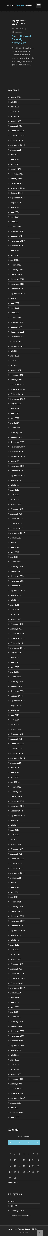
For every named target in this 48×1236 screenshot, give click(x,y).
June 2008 (14, 1060)
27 (28, 1172)
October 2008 (16, 1040)
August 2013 (15, 763)
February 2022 (16, 322)
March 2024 (15, 226)
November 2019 (17, 447)
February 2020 (16, 432)
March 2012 (15, 844)
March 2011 (15, 902)
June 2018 (14, 490)
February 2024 (16, 231)
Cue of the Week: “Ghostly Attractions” (22, 39)
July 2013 (14, 767)
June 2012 (14, 830)
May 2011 (14, 892)
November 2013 (17, 748)
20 (28, 1166)
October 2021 (16, 341)
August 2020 (15, 403)
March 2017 (15, 561)
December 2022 (17, 279)
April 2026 (14, 116)
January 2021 (16, 379)
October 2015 (16, 643)
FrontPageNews (17, 1210)
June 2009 (14, 1002)
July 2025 (14, 154)
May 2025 (14, 164)
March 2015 (15, 676)
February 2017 (16, 566)
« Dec (10, 1182)
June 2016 (14, 605)
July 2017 (14, 542)
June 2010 (14, 945)
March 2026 (15, 121)
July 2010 (14, 940)
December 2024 (17, 183)
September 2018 (17, 475)
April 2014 (14, 724)
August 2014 (15, 705)
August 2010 (15, 935)
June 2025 (14, 159)
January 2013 (16, 796)
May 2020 (14, 418)
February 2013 (16, 791)
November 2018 (17, 466)
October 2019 (16, 451)
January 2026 (16, 126)
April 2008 (14, 1069)
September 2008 (17, 1045)
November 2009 (17, 978)
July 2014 (14, 710)
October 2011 (16, 868)
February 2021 (16, 375)
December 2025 (17, 130)
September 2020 (17, 399)
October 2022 (16, 288)
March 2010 (15, 959)
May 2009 (14, 1007)
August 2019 (15, 461)
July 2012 (14, 825)
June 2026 (14, 106)
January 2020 (16, 437)
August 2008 (15, 1050)
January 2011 (16, 911)
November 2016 (17, 581)
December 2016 (17, 576)
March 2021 (15, 370)
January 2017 (16, 571)
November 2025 (17, 135)
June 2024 (14, 212)
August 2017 (15, 538)
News (12, 1201)
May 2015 (14, 667)
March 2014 (15, 729)
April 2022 (14, 312)
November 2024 (17, 188)
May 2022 (14, 308)
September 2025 (17, 145)
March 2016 (15, 619)
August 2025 (15, 150)
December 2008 (17, 1031)
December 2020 (17, 384)
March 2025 (15, 169)
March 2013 (15, 787)
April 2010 (14, 954)
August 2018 (15, 480)
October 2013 (16, 753)
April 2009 (14, 1012)
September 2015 (17, 648)
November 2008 (17, 1036)
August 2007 (15, 1103)
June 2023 (14, 250)
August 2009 (15, 993)
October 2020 (16, 394)
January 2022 (16, 327)
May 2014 (14, 720)
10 (15, 1160)
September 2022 (17, 293)
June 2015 (14, 662)
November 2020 (17, 389)
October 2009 (16, 983)
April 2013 (14, 782)
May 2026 (14, 111)
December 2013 (17, 743)
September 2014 (17, 700)
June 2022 (14, 303)
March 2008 (15, 1074)
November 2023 (17, 241)
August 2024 (15, 202)
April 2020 (14, 423)
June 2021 (14, 356)
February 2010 (16, 964)
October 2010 (16, 925)
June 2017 (14, 547)
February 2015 (16, 681)
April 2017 (14, 557)
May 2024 (14, 217)
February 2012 (16, 849)
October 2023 (16, 245)
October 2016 (16, 585)
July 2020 (14, 408)
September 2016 (17, 590)
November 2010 (17, 921)
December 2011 (17, 858)
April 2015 (14, 672)
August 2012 (15, 820)
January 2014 (16, 739)
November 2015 (17, 638)
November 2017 (17, 523)
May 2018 (14, 494)
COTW (13, 1206)
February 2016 (16, 624)
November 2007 (17, 1093)
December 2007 (17, 1088)
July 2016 (14, 600)
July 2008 (14, 1055)
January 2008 (16, 1083)
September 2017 (17, 533)
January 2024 (16, 236)
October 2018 (16, 470)
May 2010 (14, 949)
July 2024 (14, 207)
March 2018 (15, 504)
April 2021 (14, 365)
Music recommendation (20, 1215)
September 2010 (17, 930)
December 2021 (17, 332)
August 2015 (15, 652)
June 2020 (14, 413)
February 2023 (16, 269)
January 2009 (16, 1026)
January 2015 (16, 686)
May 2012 (14, 834)
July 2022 (14, 298)
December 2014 (17, 691)
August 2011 (15, 878)
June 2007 (14, 1107)
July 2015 (14, 657)
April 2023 (14, 260)
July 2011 (14, 882)
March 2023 (15, 265)
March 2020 (15, 427)
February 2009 (16, 1021)
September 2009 (17, 988)
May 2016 (14, 609)
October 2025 (16, 140)
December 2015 (17, 633)
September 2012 (17, 815)
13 (28, 1160)
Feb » (16, 1182)
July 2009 (14, 997)
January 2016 (16, 629)
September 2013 (17, 758)
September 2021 (17, 346)
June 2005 (14, 1117)
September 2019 (17, 456)
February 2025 (16, 174)
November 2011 (17, 863)
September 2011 (17, 873)
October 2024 (16, 193)
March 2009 (15, 1016)
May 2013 (14, 777)
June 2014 (14, 715)
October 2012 (16, 811)
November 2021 (17, 336)
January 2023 (16, 274)
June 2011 (14, 887)
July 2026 (14, 102)
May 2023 (14, 255)
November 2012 (17, 806)
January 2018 (16, 514)
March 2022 (15, 317)
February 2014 (16, 734)
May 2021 (14, 360)
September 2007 (17, 1098)
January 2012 (16, 854)
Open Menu (38, 5)
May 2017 (14, 552)
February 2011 (16, 906)
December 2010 (17, 916)
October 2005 (16, 1112)
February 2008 (16, 1079)
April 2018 (14, 499)
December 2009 (17, 973)
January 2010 (16, 969)
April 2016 (14, 614)
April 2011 (14, 897)
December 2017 (17, 518)
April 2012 (14, 839)
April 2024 (14, 221)
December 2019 (17, 442)
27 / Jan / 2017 (18, 28)
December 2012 (17, 801)
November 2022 (17, 284)
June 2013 (14, 772)
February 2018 (16, 509)
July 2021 (14, 351)
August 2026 (15, 97)
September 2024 (17, 197)
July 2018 (14, 485)
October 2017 (16, 528)
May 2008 (14, 1064)
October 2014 (16, 696)
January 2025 (16, 178)
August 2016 (15, 595)
